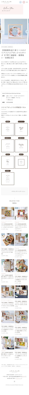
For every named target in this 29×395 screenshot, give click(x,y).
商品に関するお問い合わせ (19, 191)
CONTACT (18, 378)
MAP (24, 376)
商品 (5, 364)
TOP (2, 364)
